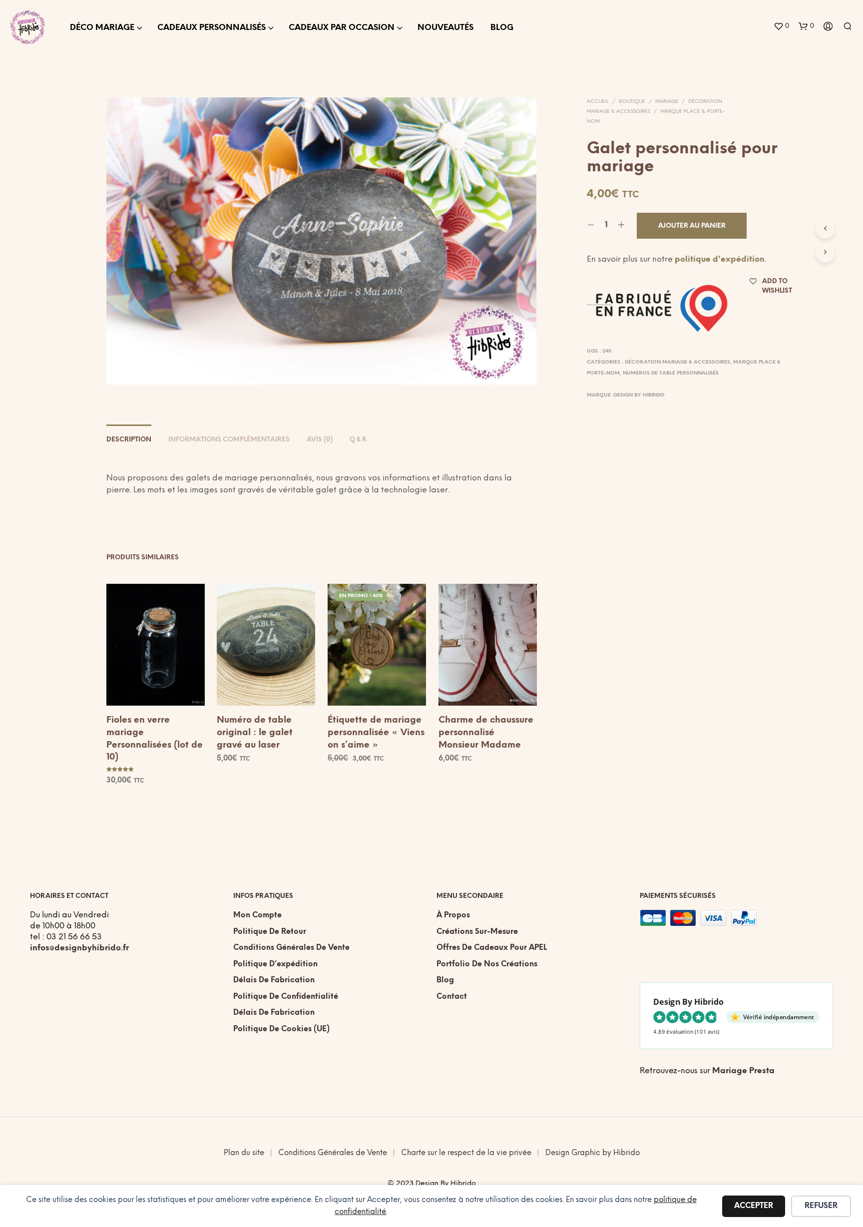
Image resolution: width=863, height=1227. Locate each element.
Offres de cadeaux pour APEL (491, 948)
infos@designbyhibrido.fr (79, 948)
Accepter (753, 1206)
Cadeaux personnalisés (211, 27)
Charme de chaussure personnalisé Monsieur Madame (485, 733)
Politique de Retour (269, 932)
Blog (501, 27)
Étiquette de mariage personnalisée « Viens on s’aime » (376, 733)
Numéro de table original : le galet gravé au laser (255, 733)
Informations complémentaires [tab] (229, 439)
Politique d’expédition (275, 964)
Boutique (632, 101)
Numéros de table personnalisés (671, 373)
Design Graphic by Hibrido (592, 1153)
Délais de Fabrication (274, 980)
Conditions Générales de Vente (291, 948)
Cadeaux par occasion (342, 27)
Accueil (598, 101)
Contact (451, 997)
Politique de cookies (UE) (281, 1029)
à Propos (453, 915)
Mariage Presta (743, 1071)
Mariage (666, 101)
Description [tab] (128, 439)
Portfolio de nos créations (486, 964)
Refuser (821, 1206)
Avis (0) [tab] (320, 439)
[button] (781, 26)
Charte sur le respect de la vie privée (466, 1153)
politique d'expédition (720, 259)
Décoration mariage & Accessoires (677, 362)
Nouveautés (445, 27)
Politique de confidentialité (285, 997)
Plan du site (244, 1153)
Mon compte (257, 915)
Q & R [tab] (358, 439)
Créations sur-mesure (477, 932)
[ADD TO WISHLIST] (155, 687)
